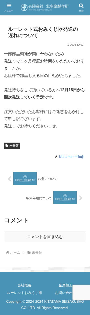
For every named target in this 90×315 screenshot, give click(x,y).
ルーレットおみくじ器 (24, 293)
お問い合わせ (65, 293)
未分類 (14, 145)
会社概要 (25, 285)
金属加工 (65, 285)
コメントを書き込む (45, 237)
